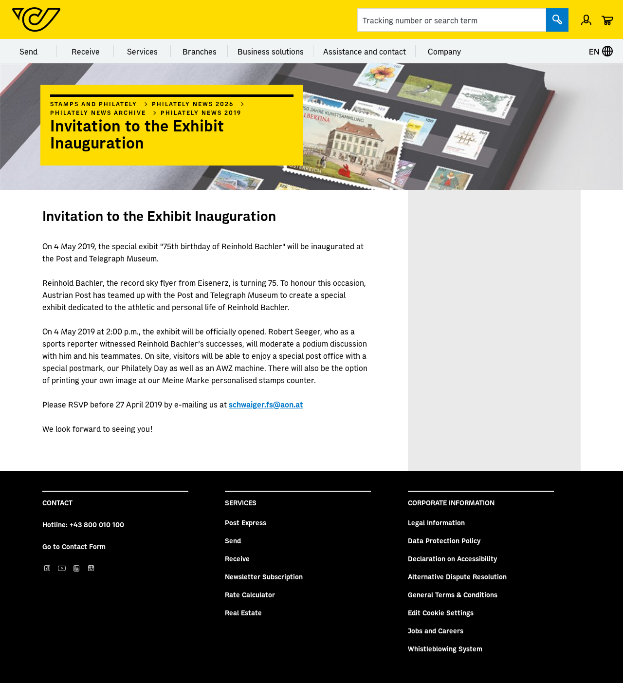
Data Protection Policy (444, 540)
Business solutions (271, 51)
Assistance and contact (364, 51)
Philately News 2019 (201, 112)
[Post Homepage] (36, 19)
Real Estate (243, 612)
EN (595, 51)
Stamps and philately (93, 104)
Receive (86, 51)
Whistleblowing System (445, 648)
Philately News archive (98, 112)
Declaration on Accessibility (452, 558)
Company (444, 51)
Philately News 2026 (193, 104)
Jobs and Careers (435, 630)
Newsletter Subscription (264, 576)
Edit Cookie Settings (441, 612)
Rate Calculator (250, 594)
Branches (200, 51)
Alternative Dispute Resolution (457, 576)
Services (142, 51)
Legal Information (436, 522)
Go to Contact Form (74, 546)
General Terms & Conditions (452, 594)
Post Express (245, 522)
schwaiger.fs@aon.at (266, 404)
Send (28, 51)
